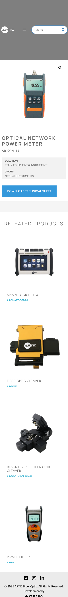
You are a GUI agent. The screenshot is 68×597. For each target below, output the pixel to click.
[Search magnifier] (63, 29)
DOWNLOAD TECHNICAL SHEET (29, 191)
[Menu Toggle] (24, 30)
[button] (60, 67)
